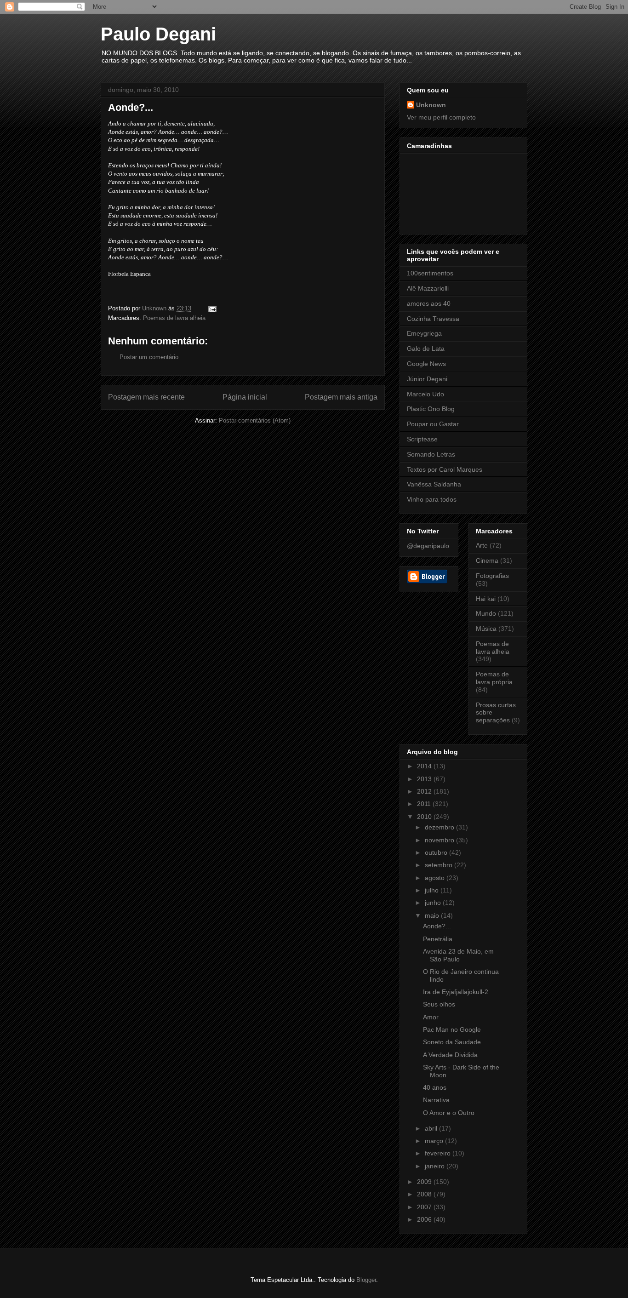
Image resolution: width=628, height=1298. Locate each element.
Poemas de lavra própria (494, 678)
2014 (425, 766)
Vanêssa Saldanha (434, 484)
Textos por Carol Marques (444, 469)
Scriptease (422, 439)
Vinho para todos (432, 499)
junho (434, 902)
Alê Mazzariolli (428, 288)
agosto (435, 877)
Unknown (431, 105)
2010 (425, 816)
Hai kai (486, 598)
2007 (425, 1207)
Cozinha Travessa (433, 318)
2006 (425, 1219)
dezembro (440, 827)
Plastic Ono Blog (431, 408)
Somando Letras (431, 454)
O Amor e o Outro (448, 1112)
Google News (426, 363)
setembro (439, 865)
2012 (425, 791)
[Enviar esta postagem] (211, 308)
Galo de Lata (426, 348)
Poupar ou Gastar (433, 424)
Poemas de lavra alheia (174, 317)
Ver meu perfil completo (441, 117)
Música (486, 628)
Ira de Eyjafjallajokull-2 (455, 991)
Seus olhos (439, 1004)
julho (432, 890)
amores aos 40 (429, 303)
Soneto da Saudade (452, 1042)
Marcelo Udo (425, 394)
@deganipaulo (428, 545)
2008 (425, 1194)
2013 (425, 779)
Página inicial (245, 397)
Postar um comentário (149, 357)
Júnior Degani (427, 379)
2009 (425, 1181)
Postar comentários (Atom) (255, 420)
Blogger (366, 1279)
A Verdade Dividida (450, 1054)
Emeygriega (424, 333)
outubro (437, 852)
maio (433, 915)
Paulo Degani (158, 34)
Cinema (487, 560)
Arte (482, 545)
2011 (425, 803)
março (435, 1140)
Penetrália (437, 939)
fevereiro (438, 1153)
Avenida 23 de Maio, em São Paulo (458, 955)
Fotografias (492, 575)
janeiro (435, 1166)
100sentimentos (430, 273)
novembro (440, 840)
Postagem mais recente (146, 397)
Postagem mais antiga (341, 397)
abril (432, 1128)
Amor (431, 1017)
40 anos (434, 1087)
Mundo (486, 613)
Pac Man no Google (452, 1029)
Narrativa (436, 1100)
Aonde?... (437, 926)
